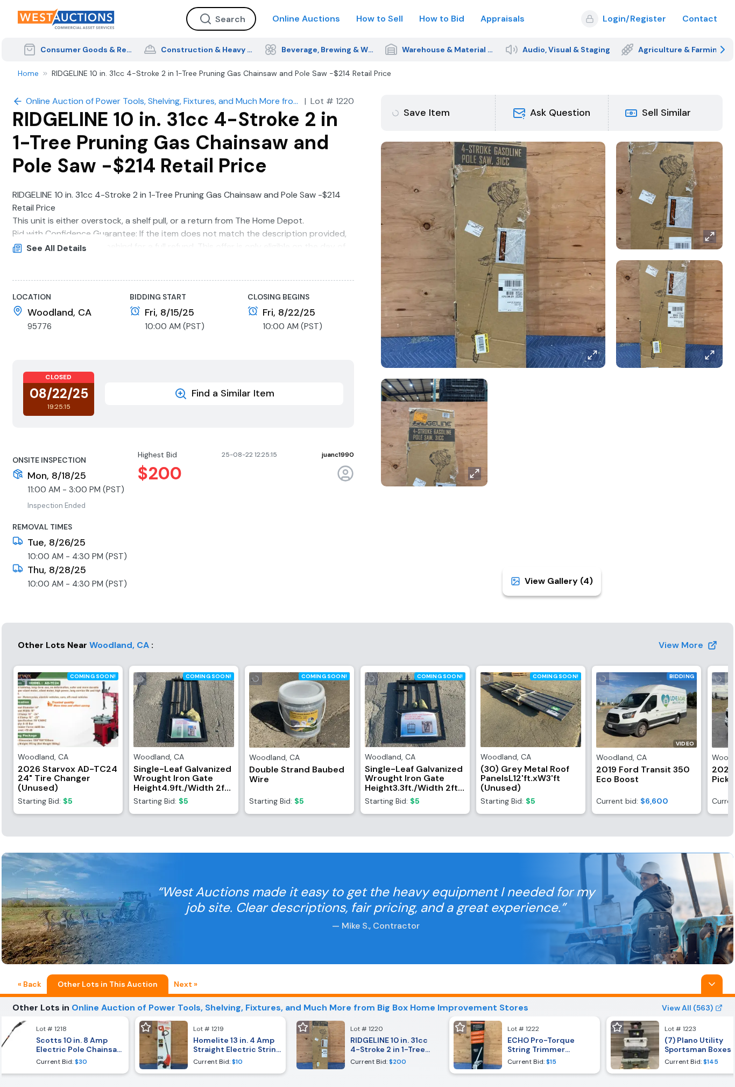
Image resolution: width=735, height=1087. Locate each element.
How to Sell (379, 18)
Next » (185, 984)
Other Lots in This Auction (108, 984)
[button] (552, 113)
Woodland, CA (119, 645)
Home (28, 73)
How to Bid (441, 18)
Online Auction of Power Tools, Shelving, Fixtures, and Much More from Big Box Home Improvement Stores (300, 1007)
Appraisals (502, 18)
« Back (29, 984)
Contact (699, 18)
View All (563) (687, 1008)
